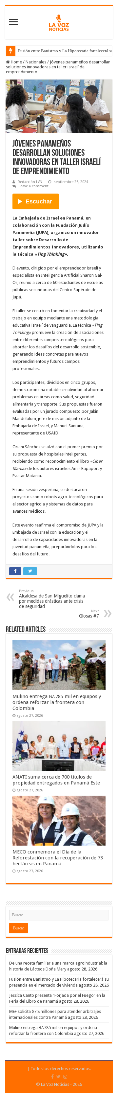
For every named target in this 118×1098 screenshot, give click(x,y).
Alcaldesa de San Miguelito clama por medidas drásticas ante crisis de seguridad (52, 599)
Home (16, 61)
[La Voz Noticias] (59, 21)
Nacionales (36, 61)
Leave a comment (34, 186)
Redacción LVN (30, 182)
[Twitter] (58, 1077)
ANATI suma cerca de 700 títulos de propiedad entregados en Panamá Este (56, 780)
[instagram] (65, 1077)
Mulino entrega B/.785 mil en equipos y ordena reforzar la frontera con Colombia (56, 702)
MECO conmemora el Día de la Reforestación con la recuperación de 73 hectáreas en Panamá (57, 858)
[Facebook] (52, 1077)
